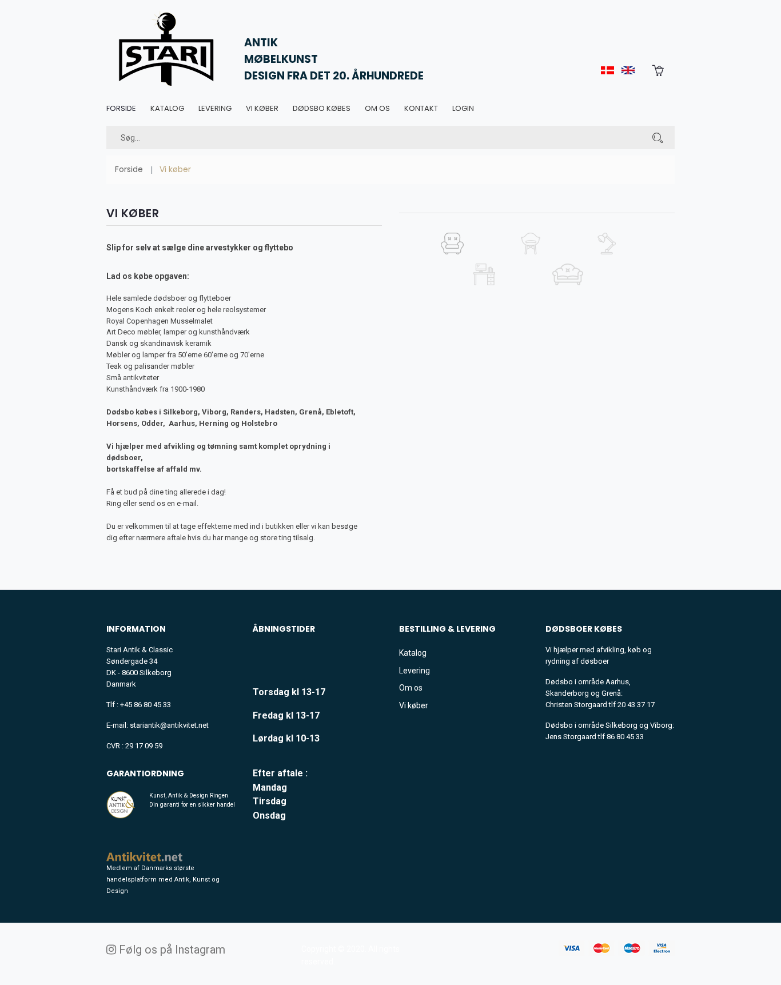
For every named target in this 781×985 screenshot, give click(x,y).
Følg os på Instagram (170, 949)
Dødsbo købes (321, 108)
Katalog (167, 108)
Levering (215, 108)
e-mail (187, 503)
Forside (121, 108)
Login (463, 108)
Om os (377, 108)
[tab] (452, 248)
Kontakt (421, 108)
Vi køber (262, 108)
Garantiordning (145, 773)
